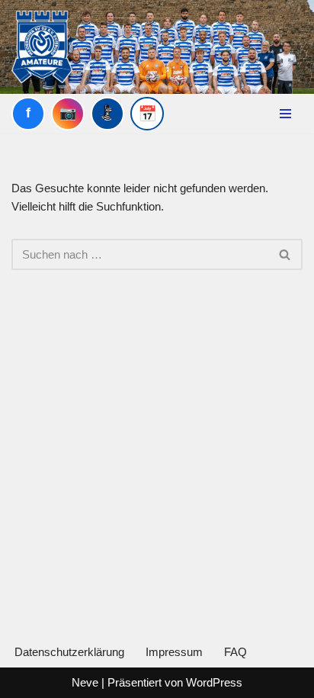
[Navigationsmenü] (285, 113)
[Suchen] (285, 254)
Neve (85, 682)
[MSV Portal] (107, 113)
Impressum (174, 651)
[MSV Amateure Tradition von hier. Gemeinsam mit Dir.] (41, 47)
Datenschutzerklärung (69, 651)
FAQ (235, 651)
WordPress (214, 682)
